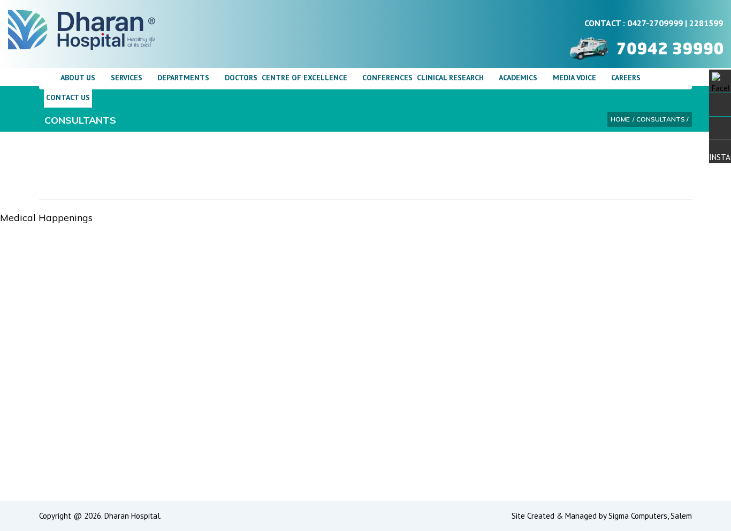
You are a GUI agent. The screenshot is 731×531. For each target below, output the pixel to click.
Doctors (241, 77)
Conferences (387, 77)
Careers (626, 77)
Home (620, 119)
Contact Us (68, 97)
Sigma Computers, (639, 516)
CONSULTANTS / (662, 119)
